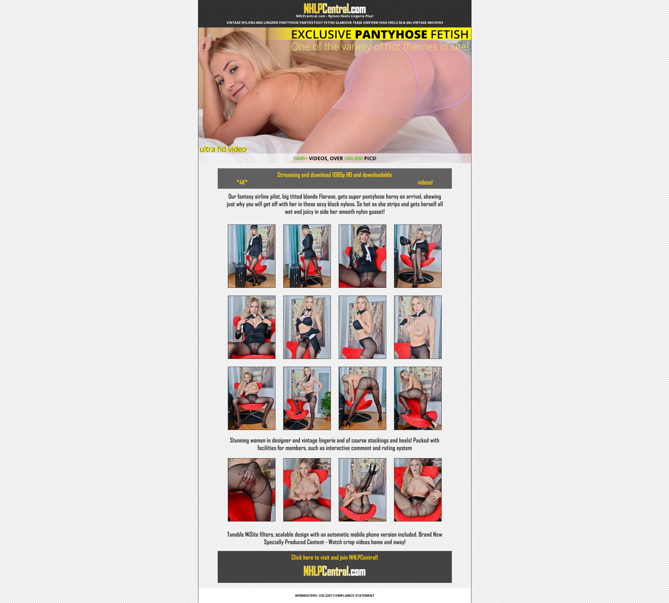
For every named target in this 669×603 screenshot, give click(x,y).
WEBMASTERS (306, 595)
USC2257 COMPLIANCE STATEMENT (346, 595)
